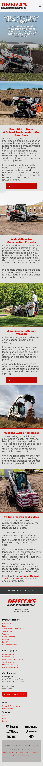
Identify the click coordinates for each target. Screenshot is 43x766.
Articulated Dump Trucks (13, 629)
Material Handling (10, 665)
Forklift (5, 642)
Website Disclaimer (23, 753)
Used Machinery (9, 645)
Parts (4, 721)
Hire (4, 718)
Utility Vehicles (8, 637)
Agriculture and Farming (13, 659)
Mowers (5, 639)
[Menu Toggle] (40, 6)
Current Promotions (11, 706)
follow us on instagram (21, 590)
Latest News (7, 709)
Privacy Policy (8, 753)
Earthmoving (8, 657)
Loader (5, 626)
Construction (8, 654)
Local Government (10, 667)
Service (5, 716)
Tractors (5, 634)
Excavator (6, 623)
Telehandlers (7, 631)
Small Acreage (8, 662)
